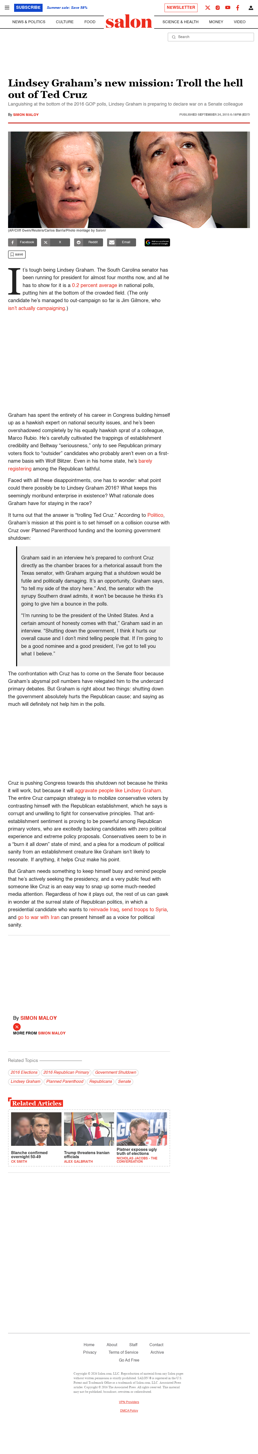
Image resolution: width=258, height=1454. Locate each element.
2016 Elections (24, 1073)
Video (240, 22)
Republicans (100, 1082)
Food (89, 22)
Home (89, 1345)
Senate (124, 1082)
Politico (155, 515)
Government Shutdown (115, 1073)
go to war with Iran (38, 917)
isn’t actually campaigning (36, 308)
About (112, 1345)
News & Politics (28, 22)
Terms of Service (123, 1353)
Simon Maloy (26, 115)
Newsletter (181, 8)
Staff (133, 1345)
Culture (65, 22)
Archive (157, 1353)
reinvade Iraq (104, 909)
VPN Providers (129, 1402)
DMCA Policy (129, 1410)
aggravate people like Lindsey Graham (118, 791)
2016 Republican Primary (66, 1073)
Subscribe (28, 8)
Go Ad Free (129, 1360)
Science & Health (181, 22)
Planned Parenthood (64, 1082)
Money (216, 22)
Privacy (89, 1353)
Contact (156, 1345)
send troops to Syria (144, 909)
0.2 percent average (94, 285)
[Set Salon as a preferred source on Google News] (157, 242)
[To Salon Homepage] (129, 21)
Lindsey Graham (25, 1082)
